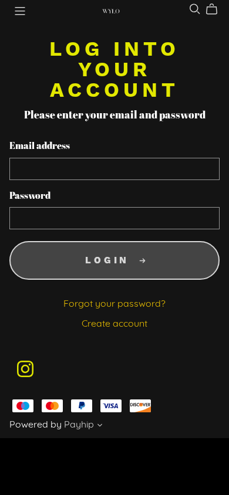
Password (29, 196)
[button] (99, 426)
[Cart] (216, 9)
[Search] (195, 9)
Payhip (79, 425)
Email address (39, 146)
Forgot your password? (114, 304)
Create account (114, 324)
